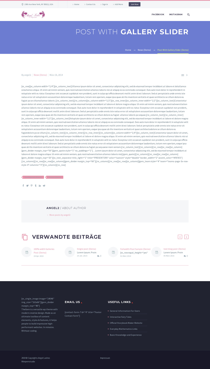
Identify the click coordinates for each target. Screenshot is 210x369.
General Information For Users (125, 310)
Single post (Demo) (86, 248)
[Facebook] (23, 185)
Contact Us (90, 4)
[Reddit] (44, 185)
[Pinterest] (31, 185)
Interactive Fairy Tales (120, 316)
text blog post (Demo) (175, 248)
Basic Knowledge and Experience (126, 334)
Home (76, 4)
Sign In (105, 4)
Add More (119, 4)
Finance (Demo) (55, 177)
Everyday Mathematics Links (123, 328)
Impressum (105, 358)
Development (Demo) (33, 177)
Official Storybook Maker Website (126, 322)
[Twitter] (27, 185)
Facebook (158, 14)
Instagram (175, 14)
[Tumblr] (36, 185)
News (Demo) (40, 74)
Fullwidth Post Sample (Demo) (135, 249)
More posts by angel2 (59, 214)
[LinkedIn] (40, 185)
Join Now (134, 4)
